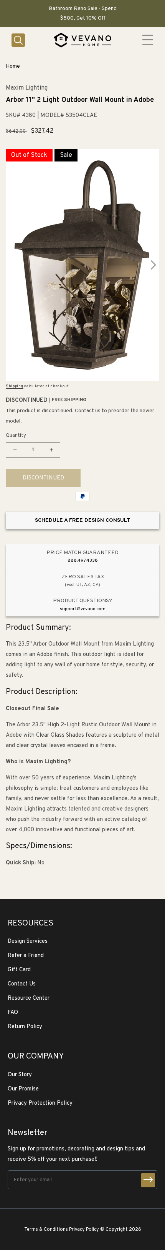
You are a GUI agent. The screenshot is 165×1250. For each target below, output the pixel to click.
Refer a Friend (26, 955)
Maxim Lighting (27, 88)
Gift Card (19, 970)
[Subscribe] (148, 1180)
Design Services (28, 941)
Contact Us (22, 984)
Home (13, 66)
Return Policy (25, 1026)
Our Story (20, 1075)
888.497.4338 (83, 561)
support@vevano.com (83, 609)
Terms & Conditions (46, 1230)
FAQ (13, 1012)
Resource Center (29, 998)
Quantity (16, 436)
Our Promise (23, 1089)
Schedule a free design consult (82, 520)
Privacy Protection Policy (40, 1103)
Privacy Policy (84, 1230)
